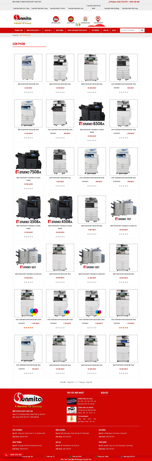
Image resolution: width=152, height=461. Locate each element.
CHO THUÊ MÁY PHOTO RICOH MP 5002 (123, 129)
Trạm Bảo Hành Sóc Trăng (21, 8)
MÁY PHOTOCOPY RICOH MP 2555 (123, 365)
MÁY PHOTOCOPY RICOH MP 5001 (28, 129)
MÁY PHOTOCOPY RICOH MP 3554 (91, 84)
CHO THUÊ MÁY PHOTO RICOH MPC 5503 (28, 319)
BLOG (114, 30)
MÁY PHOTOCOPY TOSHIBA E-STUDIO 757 (123, 226)
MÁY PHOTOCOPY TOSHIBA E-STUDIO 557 (92, 274)
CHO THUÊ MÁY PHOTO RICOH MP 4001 (28, 365)
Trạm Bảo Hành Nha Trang (39, 8)
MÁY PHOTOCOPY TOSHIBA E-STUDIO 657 (28, 274)
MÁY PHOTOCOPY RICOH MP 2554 (91, 365)
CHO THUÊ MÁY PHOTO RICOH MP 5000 (92, 178)
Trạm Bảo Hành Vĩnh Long (130, 8)
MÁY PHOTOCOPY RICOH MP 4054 (60, 274)
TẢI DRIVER (95, 30)
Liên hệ (105, 30)
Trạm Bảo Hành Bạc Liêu (75, 8)
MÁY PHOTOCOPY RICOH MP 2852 (91, 226)
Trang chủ (19, 30)
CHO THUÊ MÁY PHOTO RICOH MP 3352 (123, 84)
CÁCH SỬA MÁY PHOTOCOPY (77, 30)
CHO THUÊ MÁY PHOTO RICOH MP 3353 (60, 129)
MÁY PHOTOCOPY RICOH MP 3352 (60, 178)
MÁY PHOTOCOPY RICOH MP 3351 (28, 84)
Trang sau (82, 382)
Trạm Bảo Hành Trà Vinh (57, 8)
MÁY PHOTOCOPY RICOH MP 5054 (123, 274)
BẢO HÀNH (59, 30)
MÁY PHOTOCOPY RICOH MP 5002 (60, 84)
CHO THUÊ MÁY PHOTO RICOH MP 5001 (123, 178)
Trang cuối (89, 382)
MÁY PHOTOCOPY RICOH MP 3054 (60, 365)
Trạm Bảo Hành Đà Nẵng (111, 8)
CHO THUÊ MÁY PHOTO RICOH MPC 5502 (60, 319)
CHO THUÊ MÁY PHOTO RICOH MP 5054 (123, 319)
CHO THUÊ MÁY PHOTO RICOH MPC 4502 (92, 319)
